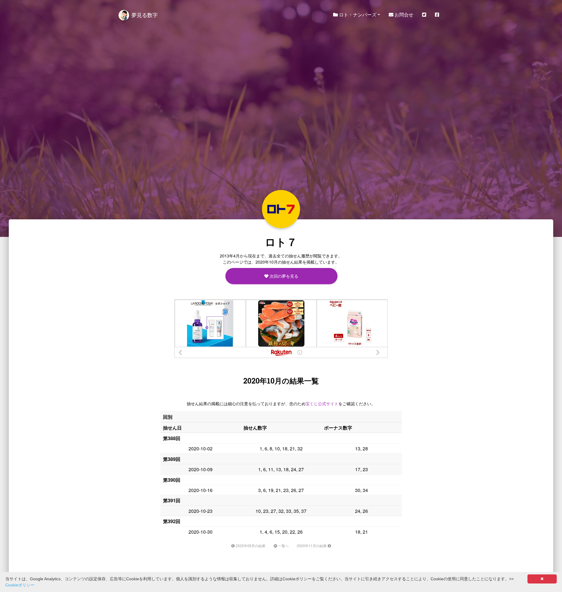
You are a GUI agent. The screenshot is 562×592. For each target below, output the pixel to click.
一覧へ (283, 545)
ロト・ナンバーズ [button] (357, 14)
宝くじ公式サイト (322, 403)
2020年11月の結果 (312, 545)
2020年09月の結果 (250, 545)
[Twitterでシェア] (424, 14)
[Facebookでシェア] (437, 14)
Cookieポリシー (20, 585)
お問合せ (403, 14)
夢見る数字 (144, 14)
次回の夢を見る (283, 276)
